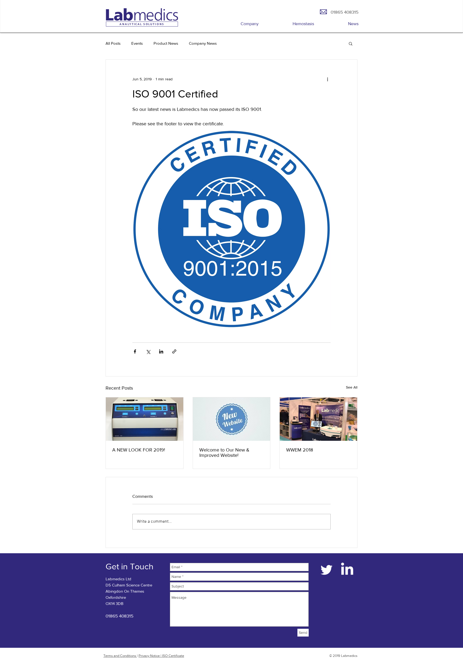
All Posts (113, 43)
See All (351, 387)
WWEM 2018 (299, 450)
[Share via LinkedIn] (161, 351)
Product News (166, 43)
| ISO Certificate (172, 656)
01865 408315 (119, 615)
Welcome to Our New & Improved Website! (224, 452)
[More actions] (327, 79)
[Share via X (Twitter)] (148, 351)
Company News (203, 43)
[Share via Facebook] (134, 351)
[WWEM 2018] (318, 419)
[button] (350, 43)
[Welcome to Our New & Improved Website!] (231, 419)
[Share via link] (174, 351)
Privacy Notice (149, 656)
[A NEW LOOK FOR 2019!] (144, 419)
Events (137, 43)
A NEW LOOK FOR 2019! (138, 450)
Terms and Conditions (120, 656)
